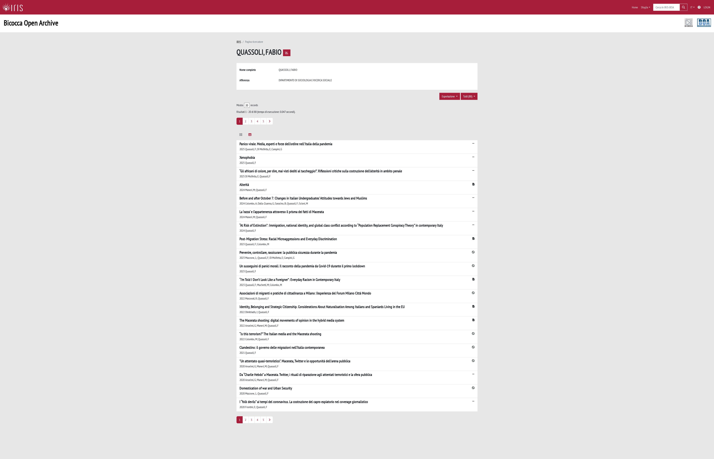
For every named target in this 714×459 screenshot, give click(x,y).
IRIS (239, 42)
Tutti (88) (468, 96)
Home (635, 7)
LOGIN (707, 7)
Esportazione (448, 96)
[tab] (241, 135)
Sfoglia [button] (644, 7)
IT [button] (691, 7)
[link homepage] (14, 7)
